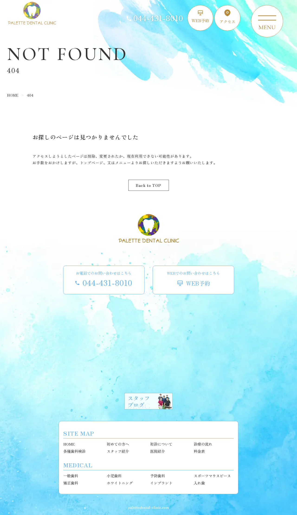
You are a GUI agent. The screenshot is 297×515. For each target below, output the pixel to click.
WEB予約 (200, 20)
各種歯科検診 (74, 451)
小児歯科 (114, 475)
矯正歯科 (70, 483)
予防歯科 (157, 475)
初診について (161, 444)
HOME (69, 444)
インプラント (161, 483)
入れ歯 (199, 483)
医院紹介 (157, 451)
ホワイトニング (120, 483)
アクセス (227, 21)
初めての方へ (118, 444)
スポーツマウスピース (212, 475)
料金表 (199, 451)
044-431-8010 (158, 18)
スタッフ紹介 (118, 451)
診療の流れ (203, 444)
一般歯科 (70, 475)
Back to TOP (148, 185)
